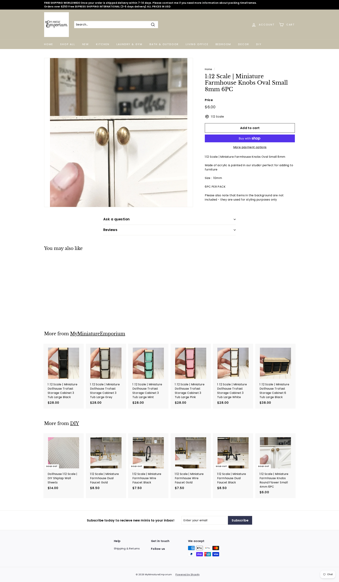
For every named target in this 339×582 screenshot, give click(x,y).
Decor (243, 44)
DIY (258, 44)
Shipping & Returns (127, 548)
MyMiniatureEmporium (97, 333)
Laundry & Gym (129, 44)
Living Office (197, 44)
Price (209, 100)
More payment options (250, 147)
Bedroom (223, 44)
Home (48, 44)
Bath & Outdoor (164, 44)
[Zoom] (118, 132)
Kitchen (102, 44)
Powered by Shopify (188, 574)
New (85, 44)
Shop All (67, 44)
